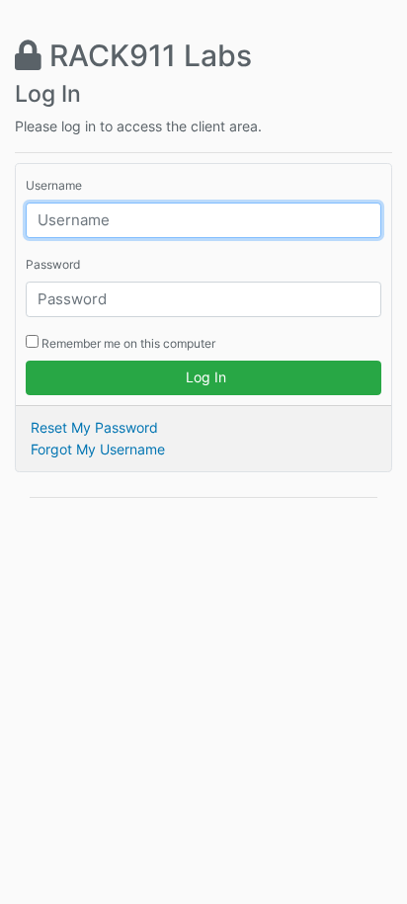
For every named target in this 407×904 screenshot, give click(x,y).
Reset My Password (94, 427)
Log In (204, 377)
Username (54, 185)
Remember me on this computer (127, 343)
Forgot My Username (98, 449)
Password (53, 264)
